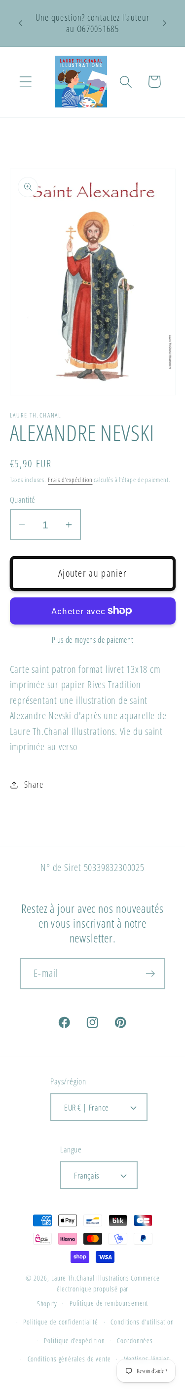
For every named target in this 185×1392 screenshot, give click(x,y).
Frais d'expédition (70, 479)
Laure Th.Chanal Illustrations (90, 1278)
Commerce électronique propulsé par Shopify (98, 1290)
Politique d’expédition (74, 1340)
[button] (25, 82)
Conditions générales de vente (69, 1358)
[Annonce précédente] (21, 23)
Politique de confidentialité (60, 1321)
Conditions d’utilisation (142, 1321)
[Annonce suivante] (165, 23)
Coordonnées (135, 1340)
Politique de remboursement (109, 1303)
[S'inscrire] (150, 973)
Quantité (23, 499)
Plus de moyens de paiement (93, 640)
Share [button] (33, 784)
